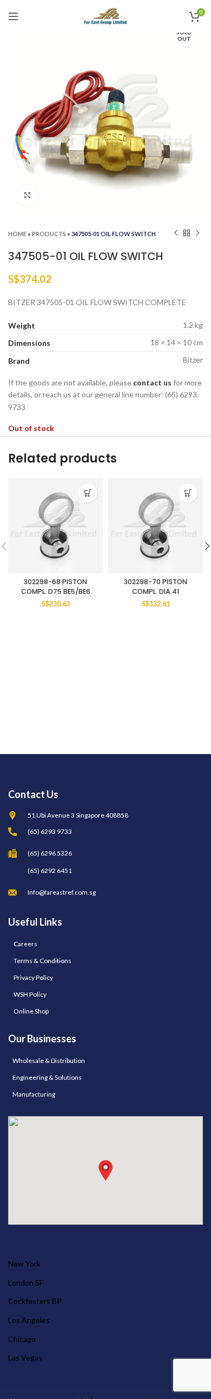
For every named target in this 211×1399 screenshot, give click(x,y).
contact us (152, 382)
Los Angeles (29, 1320)
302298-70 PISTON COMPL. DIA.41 (155, 586)
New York (24, 1263)
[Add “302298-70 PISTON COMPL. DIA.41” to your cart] (188, 493)
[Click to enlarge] (27, 195)
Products (49, 233)
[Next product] (197, 233)
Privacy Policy (33, 977)
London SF (25, 1282)
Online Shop (31, 1011)
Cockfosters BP (35, 1301)
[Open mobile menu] (13, 16)
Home (17, 233)
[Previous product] (175, 233)
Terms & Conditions (42, 961)
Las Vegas (25, 1357)
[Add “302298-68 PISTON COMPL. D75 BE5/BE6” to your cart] (87, 493)
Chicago (22, 1339)
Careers (25, 944)
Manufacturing (33, 1094)
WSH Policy (30, 994)
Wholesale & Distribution (48, 1060)
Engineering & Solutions (47, 1077)
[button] (105, 1170)
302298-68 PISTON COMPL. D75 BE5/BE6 (55, 586)
